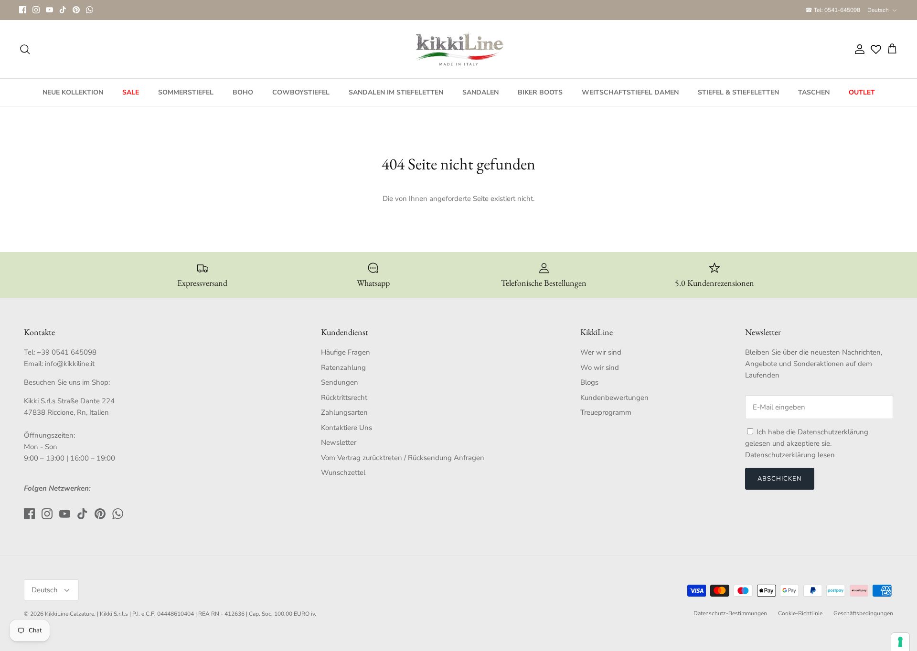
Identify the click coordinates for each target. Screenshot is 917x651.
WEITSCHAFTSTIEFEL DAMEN (630, 92)
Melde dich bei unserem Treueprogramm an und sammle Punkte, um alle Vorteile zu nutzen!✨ (459, 10)
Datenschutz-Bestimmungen (730, 613)
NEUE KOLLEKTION (73, 92)
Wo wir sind (599, 367)
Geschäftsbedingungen (863, 613)
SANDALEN (480, 92)
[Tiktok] (62, 9)
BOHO (243, 92)
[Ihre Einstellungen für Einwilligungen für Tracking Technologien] (900, 642)
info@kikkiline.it (70, 363)
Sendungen (339, 382)
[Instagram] (36, 9)
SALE (130, 92)
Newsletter (338, 442)
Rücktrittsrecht (344, 397)
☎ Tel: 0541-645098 (832, 10)
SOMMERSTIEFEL (185, 92)
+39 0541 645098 (66, 352)
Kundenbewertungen (614, 397)
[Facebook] (22, 9)
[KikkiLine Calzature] (458, 49)
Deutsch (878, 10)
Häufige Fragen (345, 352)
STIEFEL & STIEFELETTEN (738, 92)
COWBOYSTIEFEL (301, 92)
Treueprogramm (605, 412)
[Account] (857, 49)
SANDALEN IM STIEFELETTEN (396, 92)
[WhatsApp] (89, 9)
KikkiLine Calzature (69, 614)
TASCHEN (814, 92)
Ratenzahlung (343, 367)
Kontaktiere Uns (346, 427)
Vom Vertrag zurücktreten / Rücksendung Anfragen (402, 457)
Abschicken (779, 478)
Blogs (589, 382)
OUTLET (862, 92)
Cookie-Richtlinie (800, 613)
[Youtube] (49, 9)
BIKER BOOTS (540, 92)
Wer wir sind (600, 352)
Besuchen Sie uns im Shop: (67, 382)
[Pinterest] (76, 9)
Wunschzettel (343, 472)
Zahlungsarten (344, 412)
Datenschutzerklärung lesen (790, 455)
